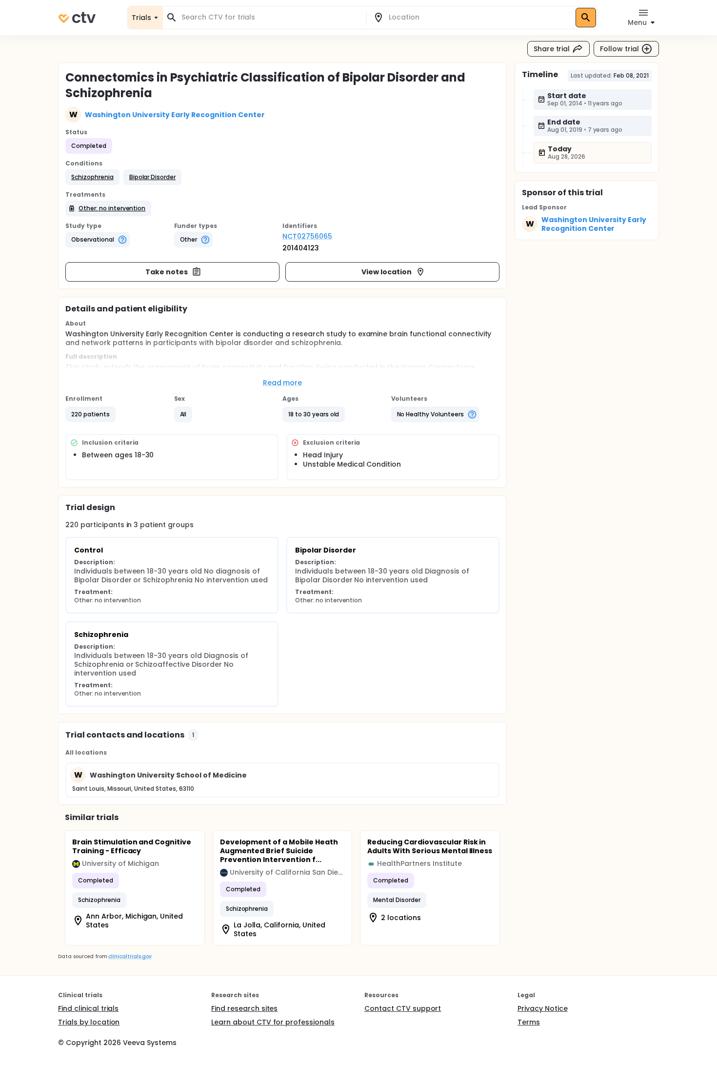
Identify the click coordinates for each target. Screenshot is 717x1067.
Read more (282, 382)
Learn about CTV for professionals (273, 1022)
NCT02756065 (307, 236)
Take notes (166, 272)
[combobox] (270, 17)
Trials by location (89, 1022)
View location (386, 272)
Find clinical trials (88, 1008)
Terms (529, 1022)
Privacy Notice (543, 1008)
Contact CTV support (402, 1008)
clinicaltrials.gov (129, 956)
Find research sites (244, 1008)
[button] (92, 177)
